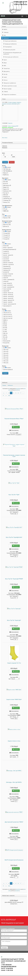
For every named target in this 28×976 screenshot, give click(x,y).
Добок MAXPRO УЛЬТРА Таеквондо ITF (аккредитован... (14, 903)
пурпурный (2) (6, 270)
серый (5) (5, 277)
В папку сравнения (14, 430)
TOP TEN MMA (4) (7, 171)
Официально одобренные (9, 83)
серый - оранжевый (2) (8, 279)
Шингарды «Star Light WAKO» (14, 782)
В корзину (16, 427)
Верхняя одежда (7, 88)
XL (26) (5, 331)
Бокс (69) (5, 181)
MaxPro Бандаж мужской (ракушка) (14, 860)
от (3, 154)
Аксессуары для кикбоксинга (11, 57)
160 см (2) (5, 357)
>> (6, 395)
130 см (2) (5, 351)
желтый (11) (6, 253)
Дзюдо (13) (6, 187)
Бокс (4, 35)
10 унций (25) (6, 233)
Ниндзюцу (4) (6, 196)
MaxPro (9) (6, 174)
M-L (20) (5, 337)
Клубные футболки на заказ (10, 85)
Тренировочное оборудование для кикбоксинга (12, 53)
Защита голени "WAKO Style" (14, 699)
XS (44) (5, 324)
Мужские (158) (6, 217)
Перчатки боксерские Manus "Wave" (14, 418)
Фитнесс (5, 80)
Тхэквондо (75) (6, 200)
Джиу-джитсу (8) (7, 185)
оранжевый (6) (6, 266)
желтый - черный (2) (8, 255)
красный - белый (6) (8, 262)
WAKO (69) (5, 211)
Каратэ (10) (6, 189)
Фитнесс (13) (6, 202)
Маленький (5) (6, 341)
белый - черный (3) (7, 247)
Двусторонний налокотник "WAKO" (14, 822)
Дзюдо (5, 62)
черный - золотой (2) (8, 298)
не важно (8, 167)
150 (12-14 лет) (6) (7, 318)
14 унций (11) (6, 237)
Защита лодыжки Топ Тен (14, 663)
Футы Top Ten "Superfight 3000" (14, 537)
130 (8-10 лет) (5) (7, 314)
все (4, 167)
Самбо (5, 77)
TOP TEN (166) (6, 169)
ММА (4, 65)
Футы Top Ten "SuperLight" (14, 620)
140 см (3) (5, 353)
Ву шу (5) (5, 183)
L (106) (5, 329)
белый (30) (6, 245)
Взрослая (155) (7, 224)
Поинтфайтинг (8, 46)
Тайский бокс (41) (7, 198)
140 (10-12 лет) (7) (7, 316)
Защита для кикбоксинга (10, 41)
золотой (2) (6, 258)
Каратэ (5, 59)
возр (17, 388)
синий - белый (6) (7, 283)
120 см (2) (5, 349)
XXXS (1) (5, 320)
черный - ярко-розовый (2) (9, 304)
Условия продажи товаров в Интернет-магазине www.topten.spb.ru (11, 103)
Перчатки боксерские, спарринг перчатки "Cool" (14, 455)
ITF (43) (5, 209)
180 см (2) (5, 360)
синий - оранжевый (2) (8, 287)
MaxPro (5, 29)
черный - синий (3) (7, 302)
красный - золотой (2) (8, 264)
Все (9, 395)
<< (3, 393)
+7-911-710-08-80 (20, 4)
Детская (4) (6, 226)
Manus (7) (5, 173)
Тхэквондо (5, 32)
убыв (19, 388)
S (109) (5, 325)
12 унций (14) (6, 235)
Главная (4, 385)
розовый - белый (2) (8, 274)
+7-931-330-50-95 (20, 2)
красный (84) (6, 260)
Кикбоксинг (6, 38)
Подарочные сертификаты (9, 94)
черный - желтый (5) (8, 294)
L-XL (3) (5, 339)
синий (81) (5, 281)
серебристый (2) (7, 275)
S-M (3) (5, 335)
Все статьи (4, 137)
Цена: (3, 153)
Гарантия (10, 123)
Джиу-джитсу (6, 71)
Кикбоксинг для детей (9, 49)
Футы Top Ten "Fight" (14, 494)
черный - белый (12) (8, 292)
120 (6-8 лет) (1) (7, 312)
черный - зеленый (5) (8, 296)
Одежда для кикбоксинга (10, 44)
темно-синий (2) (7, 289)
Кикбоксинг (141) (7, 191)
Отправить (4, 947)
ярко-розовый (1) (7, 306)
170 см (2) (5, 359)
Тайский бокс (6, 68)
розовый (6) (6, 272)
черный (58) (6, 290)
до (11, 154)
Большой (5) (6, 342)
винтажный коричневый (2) (9, 249)
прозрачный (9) (7, 268)
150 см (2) (5, 355)
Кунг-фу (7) (6, 193)
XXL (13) (5, 333)
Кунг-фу (5, 74)
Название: (4, 147)
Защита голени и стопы (14, 741)
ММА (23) (5, 194)
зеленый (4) (6, 257)
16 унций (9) (6, 239)
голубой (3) (6, 251)
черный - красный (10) (8, 300)
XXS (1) (5, 322)
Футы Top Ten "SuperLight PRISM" (14, 579)
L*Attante (5, 91)
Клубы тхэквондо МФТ (13, 126)
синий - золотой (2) (7, 285)
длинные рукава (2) (8, 369)
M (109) (5, 327)
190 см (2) (5, 362)
